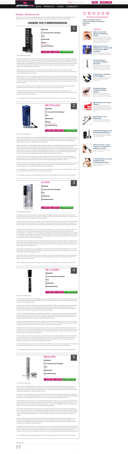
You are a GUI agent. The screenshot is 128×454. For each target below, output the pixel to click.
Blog (39, 6)
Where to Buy (67, 52)
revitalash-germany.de (50, 123)
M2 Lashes (52, 269)
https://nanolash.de (45, 44)
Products (49, 6)
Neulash (49, 356)
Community (72, 6)
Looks (60, 6)
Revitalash (52, 105)
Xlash (45, 182)
